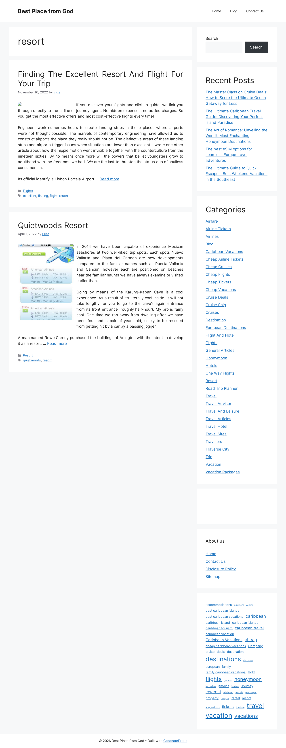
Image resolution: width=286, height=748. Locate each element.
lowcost (213, 691)
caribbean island (218, 622)
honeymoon (248, 679)
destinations (223, 659)
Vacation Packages (223, 472)
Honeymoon (216, 358)
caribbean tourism (219, 628)
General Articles (220, 350)
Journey (247, 686)
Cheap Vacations (221, 289)
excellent (29, 196)
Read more (109, 179)
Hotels (211, 365)
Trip (209, 457)
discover (248, 660)
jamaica (223, 686)
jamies (235, 686)
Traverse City (217, 449)
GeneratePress (175, 741)
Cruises (212, 312)
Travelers (214, 441)
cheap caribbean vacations (226, 646)
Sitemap (213, 576)
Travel (211, 396)
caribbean (256, 616)
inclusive (211, 686)
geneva (228, 680)
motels (239, 692)
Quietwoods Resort (53, 225)
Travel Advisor (218, 403)
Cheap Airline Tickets (225, 259)
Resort (28, 355)
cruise (210, 651)
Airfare (212, 221)
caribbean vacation (220, 634)
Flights (28, 191)
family (226, 666)
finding (43, 196)
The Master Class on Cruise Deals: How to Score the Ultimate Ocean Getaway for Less (236, 98)
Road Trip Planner (222, 388)
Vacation (213, 464)
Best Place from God (46, 11)
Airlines (212, 236)
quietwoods (32, 360)
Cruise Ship (216, 305)
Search (212, 38)
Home (216, 11)
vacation (219, 715)
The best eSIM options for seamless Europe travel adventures (229, 155)
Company (255, 646)
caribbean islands (245, 622)
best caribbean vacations (224, 616)
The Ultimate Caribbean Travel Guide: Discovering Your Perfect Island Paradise (234, 117)
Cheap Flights (218, 274)
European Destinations (226, 327)
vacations (246, 716)
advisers (239, 605)
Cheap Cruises (219, 267)
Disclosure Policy (221, 569)
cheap (251, 639)
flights (214, 679)
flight (53, 196)
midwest (228, 692)
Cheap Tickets (218, 282)
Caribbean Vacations (224, 251)
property (212, 698)
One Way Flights (220, 373)
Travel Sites (216, 434)
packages (251, 692)
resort (63, 196)
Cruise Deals (217, 297)
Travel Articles (218, 419)
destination (235, 651)
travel (255, 706)
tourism (240, 707)
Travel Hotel (216, 426)
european (213, 666)
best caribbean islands (222, 610)
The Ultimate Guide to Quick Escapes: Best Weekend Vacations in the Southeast (236, 174)
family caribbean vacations (226, 672)
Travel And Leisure (222, 411)
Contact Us (255, 11)
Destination (216, 320)
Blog (233, 11)
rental (235, 698)
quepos (225, 698)
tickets (228, 706)
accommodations (219, 605)
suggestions (213, 707)
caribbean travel (249, 628)
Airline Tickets (218, 229)
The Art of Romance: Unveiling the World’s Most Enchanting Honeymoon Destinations (236, 136)
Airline (249, 605)
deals (221, 651)
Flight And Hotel (220, 335)
